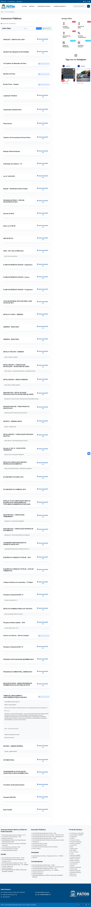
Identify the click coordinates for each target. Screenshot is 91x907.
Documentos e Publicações (9, 23)
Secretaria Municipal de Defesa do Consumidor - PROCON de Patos (48, 835)
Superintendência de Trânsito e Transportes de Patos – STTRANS (47, 856)
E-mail (71, 853)
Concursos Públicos (75, 840)
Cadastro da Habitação (75, 867)
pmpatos (68, 66)
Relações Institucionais (7, 838)
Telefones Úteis (74, 848)
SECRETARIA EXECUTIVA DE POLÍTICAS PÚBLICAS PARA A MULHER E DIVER (14, 841)
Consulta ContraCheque (75, 841)
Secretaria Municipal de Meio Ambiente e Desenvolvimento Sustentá (48, 840)
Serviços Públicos (36, 848)
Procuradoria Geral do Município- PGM (11, 847)
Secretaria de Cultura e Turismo (39, 843)
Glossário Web (73, 869)
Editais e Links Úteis (74, 858)
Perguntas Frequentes (75, 857)
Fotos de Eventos (74, 852)
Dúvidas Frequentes (74, 860)
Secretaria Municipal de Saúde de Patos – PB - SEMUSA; (15, 864)
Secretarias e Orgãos (44, 6)
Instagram (81, 60)
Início (2, 11)
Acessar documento (43, 39)
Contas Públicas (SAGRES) (76, 835)
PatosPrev (34, 857)
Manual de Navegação (75, 870)
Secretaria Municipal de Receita (39, 845)
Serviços (31, 6)
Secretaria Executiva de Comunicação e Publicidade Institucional (14, 844)
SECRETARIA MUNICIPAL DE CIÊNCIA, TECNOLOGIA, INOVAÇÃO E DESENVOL (14, 870)
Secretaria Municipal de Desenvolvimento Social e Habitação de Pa (47, 836)
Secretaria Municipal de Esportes (9, 850)
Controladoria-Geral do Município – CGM (11, 836)
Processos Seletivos (75, 862)
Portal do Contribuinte (75, 843)
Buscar (39, 28)
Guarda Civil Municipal (7, 868)
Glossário (4, 1)
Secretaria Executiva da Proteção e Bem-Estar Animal (44, 846)
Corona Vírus (73, 875)
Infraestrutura (35, 841)
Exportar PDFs (47, 28)
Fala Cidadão (73, 850)
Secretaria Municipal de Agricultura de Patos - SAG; (44, 833)
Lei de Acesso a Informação (77, 833)
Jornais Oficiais (73, 864)
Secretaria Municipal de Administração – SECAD (13, 857)
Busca (71, 846)
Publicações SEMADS (75, 855)
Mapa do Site (73, 874)
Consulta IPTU (73, 845)
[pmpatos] (64, 66)
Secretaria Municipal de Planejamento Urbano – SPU (14, 863)
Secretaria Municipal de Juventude (10, 848)
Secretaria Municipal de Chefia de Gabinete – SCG (13, 835)
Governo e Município (60, 6)
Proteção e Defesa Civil (7, 866)
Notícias (24, 6)
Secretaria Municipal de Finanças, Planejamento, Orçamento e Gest (13, 860)
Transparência (12, 1)
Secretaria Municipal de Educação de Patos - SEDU (44, 838)
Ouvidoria (20, 1)
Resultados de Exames (75, 872)
